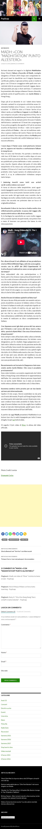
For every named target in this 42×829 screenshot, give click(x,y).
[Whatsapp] (10, 534)
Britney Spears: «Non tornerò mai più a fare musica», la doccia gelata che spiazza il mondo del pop (20, 797)
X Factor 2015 (5, 755)
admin (13, 63)
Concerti (4, 704)
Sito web (4, 671)
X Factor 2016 (5, 759)
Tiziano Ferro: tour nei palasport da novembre (17, 558)
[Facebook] (3, 534)
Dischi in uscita (6, 708)
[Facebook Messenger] (21, 534)
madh (5, 539)
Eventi (3, 712)
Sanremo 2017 (6, 743)
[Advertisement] (21, 505)
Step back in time (7, 747)
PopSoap (5, 18)
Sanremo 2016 (6, 739)
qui (14, 420)
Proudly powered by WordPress (10, 826)
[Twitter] (6, 534)
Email (3, 661)
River (24, 425)
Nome (4, 652)
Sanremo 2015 (6, 735)
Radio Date (5, 728)
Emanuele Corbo (7, 475)
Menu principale (39, 18)
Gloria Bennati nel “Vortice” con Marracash (16, 550)
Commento (5, 624)
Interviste (5, 48)
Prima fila (4, 724)
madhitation (14, 539)
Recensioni (5, 732)
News (3, 720)
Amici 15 (4, 700)
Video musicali (6, 751)
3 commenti (20, 63)
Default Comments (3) (8, 611)
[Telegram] (17, 534)
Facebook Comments (23, 611)
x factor (24, 539)
